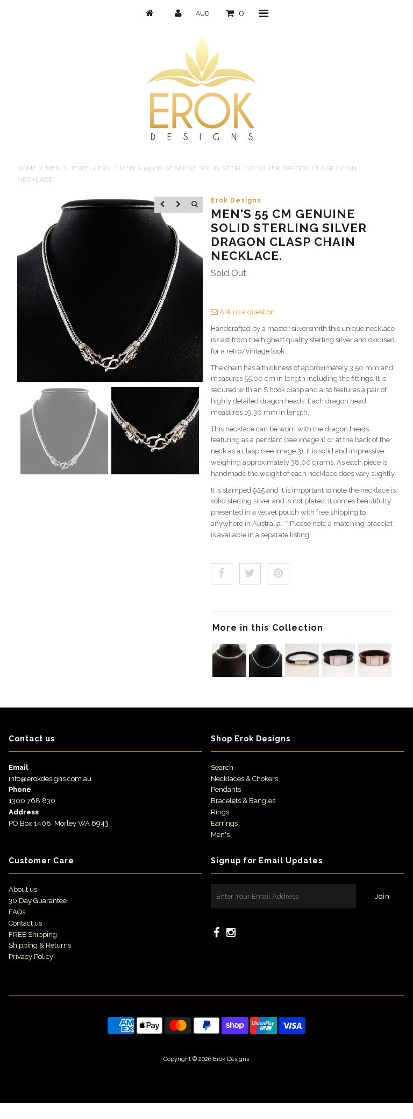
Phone (20, 789)
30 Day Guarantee (38, 901)
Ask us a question (246, 312)
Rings (220, 812)
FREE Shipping (33, 934)
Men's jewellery (78, 168)
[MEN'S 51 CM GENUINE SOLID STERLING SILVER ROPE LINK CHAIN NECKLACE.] (266, 674)
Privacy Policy (31, 956)
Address (24, 812)
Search (222, 767)
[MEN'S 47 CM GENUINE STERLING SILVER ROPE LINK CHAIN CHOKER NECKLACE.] (229, 674)
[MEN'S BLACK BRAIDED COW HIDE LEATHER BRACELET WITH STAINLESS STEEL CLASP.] (302, 674)
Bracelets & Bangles (243, 801)
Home (27, 168)
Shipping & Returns (40, 945)
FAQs (17, 912)
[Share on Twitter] (250, 573)
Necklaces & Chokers (244, 779)
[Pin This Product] (278, 573)
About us (23, 889)
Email (18, 767)
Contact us (25, 923)
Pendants (226, 789)
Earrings (224, 823)
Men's (220, 835)
